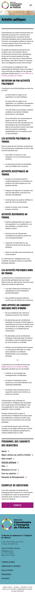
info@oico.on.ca (7, 551)
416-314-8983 (8, 553)
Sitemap (16, 587)
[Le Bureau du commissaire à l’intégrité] (12, 5)
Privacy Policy (7, 587)
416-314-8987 (10, 555)
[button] (30, 5)
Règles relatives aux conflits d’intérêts (15, 367)
